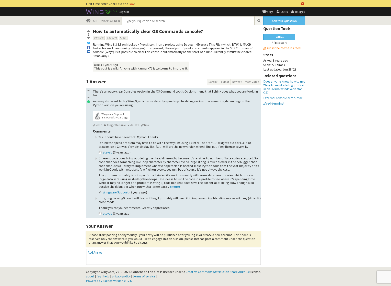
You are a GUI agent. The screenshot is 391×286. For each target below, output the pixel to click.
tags (270, 12)
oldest (225, 82)
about (90, 276)
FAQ (131, 4)
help (106, 276)
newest (237, 82)
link (146, 125)
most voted (252, 82)
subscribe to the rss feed (284, 48)
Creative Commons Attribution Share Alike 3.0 (218, 272)
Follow (279, 37)
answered (115, 117)
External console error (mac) (283, 98)
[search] (258, 20)
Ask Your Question (284, 21)
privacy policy (121, 276)
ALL (95, 21)
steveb (107, 152)
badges (299, 12)
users (284, 12)
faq (99, 276)
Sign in (124, 12)
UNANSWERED (110, 21)
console (99, 37)
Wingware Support (112, 114)
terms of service (144, 276)
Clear (123, 37)
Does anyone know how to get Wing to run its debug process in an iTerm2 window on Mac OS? (284, 87)
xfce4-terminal (273, 103)
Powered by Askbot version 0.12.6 (109, 281)
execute (112, 37)
